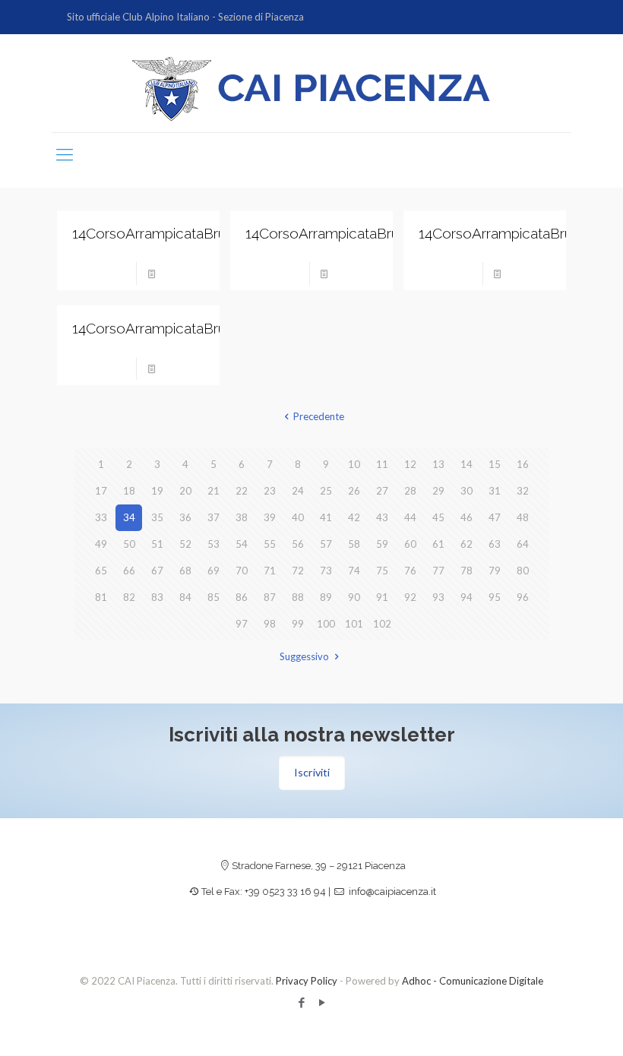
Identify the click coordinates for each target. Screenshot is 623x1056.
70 (242, 570)
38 (242, 517)
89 (326, 597)
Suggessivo (304, 656)
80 (523, 570)
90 (354, 597)
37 (213, 517)
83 (157, 597)
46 (466, 517)
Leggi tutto (184, 273)
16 (523, 464)
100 (326, 624)
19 (157, 491)
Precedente (318, 416)
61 (438, 544)
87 (270, 597)
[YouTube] (322, 1002)
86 (242, 597)
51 (157, 544)
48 (523, 517)
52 (185, 544)
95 (495, 597)
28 (410, 491)
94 (466, 597)
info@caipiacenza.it (392, 891)
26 (354, 491)
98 (270, 624)
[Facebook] (301, 1002)
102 (382, 624)
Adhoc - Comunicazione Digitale (472, 981)
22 (242, 491)
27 (382, 491)
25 (326, 491)
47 (495, 517)
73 (326, 570)
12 (410, 464)
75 (382, 570)
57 (326, 544)
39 (270, 517)
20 (185, 491)
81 (101, 597)
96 (523, 597)
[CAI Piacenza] (311, 89)
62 (466, 544)
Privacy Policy (306, 981)
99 (298, 624)
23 (270, 491)
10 (354, 464)
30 (466, 491)
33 (101, 517)
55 (270, 544)
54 (242, 544)
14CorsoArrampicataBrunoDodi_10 (357, 233)
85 (213, 597)
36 (185, 517)
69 (213, 570)
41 (326, 517)
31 (495, 491)
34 (129, 517)
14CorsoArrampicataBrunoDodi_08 (185, 328)
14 (466, 464)
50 (129, 544)
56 (298, 544)
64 (523, 544)
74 (354, 570)
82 (129, 597)
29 (438, 491)
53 (213, 544)
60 (410, 544)
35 (157, 517)
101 (354, 624)
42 (354, 517)
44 (410, 517)
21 (213, 491)
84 (185, 597)
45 (438, 517)
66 (129, 570)
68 (185, 570)
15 (495, 464)
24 (298, 491)
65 (101, 570)
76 (410, 570)
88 (298, 597)
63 (495, 544)
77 (438, 570)
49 (101, 544)
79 (495, 570)
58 (354, 544)
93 (438, 597)
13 (438, 464)
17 (101, 491)
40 (298, 517)
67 (157, 570)
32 (523, 491)
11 (382, 464)
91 (382, 597)
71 (270, 570)
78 (466, 570)
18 (129, 491)
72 (298, 570)
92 (410, 597)
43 (382, 517)
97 (242, 624)
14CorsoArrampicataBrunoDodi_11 (183, 233)
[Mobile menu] (64, 154)
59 (382, 544)
